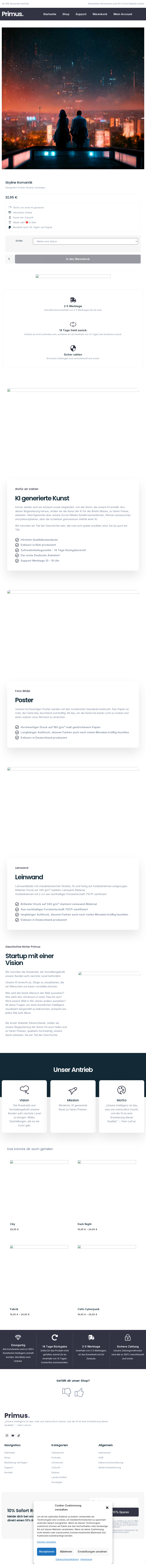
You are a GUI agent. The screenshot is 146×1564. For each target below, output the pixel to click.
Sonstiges (40, 187)
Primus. (12, 13)
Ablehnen (66, 1551)
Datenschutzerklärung (67, 1559)
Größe (19, 240)
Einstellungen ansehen (92, 1551)
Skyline (29, 187)
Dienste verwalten (46, 1542)
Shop (65, 14)
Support (81, 14)
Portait (21, 187)
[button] (107, 1507)
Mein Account (123, 14)
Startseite (49, 14)
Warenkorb (100, 14)
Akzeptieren (46, 1551)
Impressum (86, 1559)
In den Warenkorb (78, 259)
